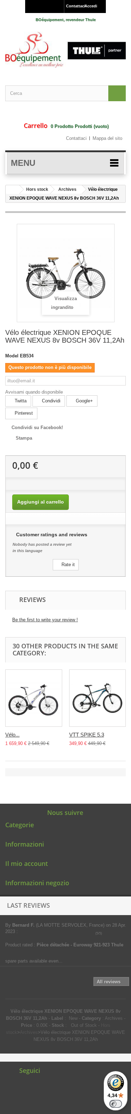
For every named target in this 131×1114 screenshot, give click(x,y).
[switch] (115, 1104)
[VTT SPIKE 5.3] (97, 698)
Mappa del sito (107, 138)
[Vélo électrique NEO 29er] (33, 698)
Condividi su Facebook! (37, 427)
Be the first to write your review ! (45, 619)
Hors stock (37, 189)
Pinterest (23, 413)
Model (12, 355)
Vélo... (12, 735)
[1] (105, 933)
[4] (120, 933)
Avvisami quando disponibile (34, 392)
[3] (115, 933)
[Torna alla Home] (12, 189)
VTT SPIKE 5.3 (86, 735)
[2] (110, 933)
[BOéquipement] (65, 50)
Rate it (67, 564)
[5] (125, 933)
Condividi (50, 400)
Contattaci (73, 6)
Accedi (91, 6)
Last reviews (28, 905)
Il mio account (26, 863)
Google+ (83, 400)
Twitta (20, 400)
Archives (67, 189)
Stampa (24, 438)
